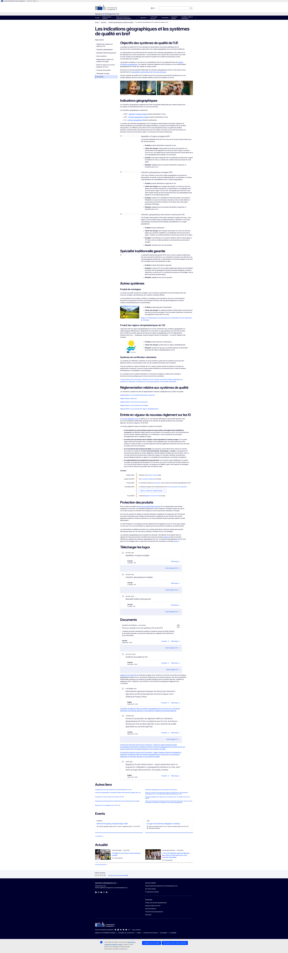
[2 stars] (97, 875)
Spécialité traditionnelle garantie (106, 53)
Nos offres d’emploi (150, 889)
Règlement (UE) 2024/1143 (128, 675)
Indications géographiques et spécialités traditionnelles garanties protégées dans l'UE (118, 792)
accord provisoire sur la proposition (177, 486)
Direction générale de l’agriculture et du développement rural (161, 886)
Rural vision (148, 914)
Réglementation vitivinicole (128, 398)
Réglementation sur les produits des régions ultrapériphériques (139, 409)
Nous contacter (136, 929)
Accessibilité (173, 932)
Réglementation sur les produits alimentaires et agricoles (137, 395)
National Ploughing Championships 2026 (112, 824)
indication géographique (134, 120)
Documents (99, 77)
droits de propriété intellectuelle (148, 506)
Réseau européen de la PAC (152, 905)
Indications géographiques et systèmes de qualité (121, 22)
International (165, 17)
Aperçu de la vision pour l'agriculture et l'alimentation (123, 17)
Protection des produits (103, 70)
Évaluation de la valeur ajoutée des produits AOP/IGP (109, 796)
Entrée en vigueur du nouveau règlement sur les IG (105, 66)
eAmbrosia (166, 537)
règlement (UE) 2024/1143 (152, 495)
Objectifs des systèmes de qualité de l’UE (104, 45)
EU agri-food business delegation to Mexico (163, 824)
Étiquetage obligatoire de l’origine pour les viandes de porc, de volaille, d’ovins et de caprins (167, 797)
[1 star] (96, 875)
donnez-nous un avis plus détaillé (119, 875)
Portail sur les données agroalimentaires (156, 902)
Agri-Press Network (150, 908)
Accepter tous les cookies (152, 943)
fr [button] (154, 8)
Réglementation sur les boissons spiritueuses (134, 402)
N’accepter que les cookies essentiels (174, 943)
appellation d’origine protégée (138, 114)
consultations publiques (147, 479)
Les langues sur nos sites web (126, 932)
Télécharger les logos (103, 73)
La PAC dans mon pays (153, 17)
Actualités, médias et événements (187, 17)
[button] (165, 641)
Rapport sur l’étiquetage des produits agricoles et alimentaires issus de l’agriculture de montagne (166, 319)
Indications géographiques (104, 49)
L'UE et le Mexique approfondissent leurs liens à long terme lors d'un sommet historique (175, 855)
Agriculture (143, 17)
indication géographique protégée (138, 117)
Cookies (139, 932)
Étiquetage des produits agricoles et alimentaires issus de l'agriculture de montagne (117, 801)
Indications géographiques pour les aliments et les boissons (161, 789)
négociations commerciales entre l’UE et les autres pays (149, 72)
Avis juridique (163, 932)
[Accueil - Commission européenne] (107, 7)
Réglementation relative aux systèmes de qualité (104, 60)
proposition (158, 483)
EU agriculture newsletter (152, 892)
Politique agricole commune (106, 17)
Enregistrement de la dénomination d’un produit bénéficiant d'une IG (113, 789)
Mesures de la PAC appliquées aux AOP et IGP (107, 805)
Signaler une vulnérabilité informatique (105, 932)
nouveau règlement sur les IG (131, 418)
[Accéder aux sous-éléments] (113, 18)
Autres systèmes (101, 56)
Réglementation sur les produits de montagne (134, 405)
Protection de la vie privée (150, 932)
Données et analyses (174, 17)
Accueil (97, 17)
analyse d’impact (152, 475)
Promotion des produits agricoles (154, 911)
